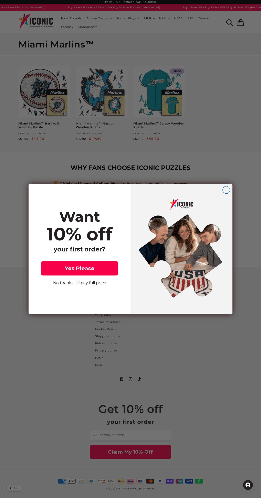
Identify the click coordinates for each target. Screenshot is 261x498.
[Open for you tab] (248, 485)
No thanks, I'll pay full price (79, 282)
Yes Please (79, 268)
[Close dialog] (226, 190)
